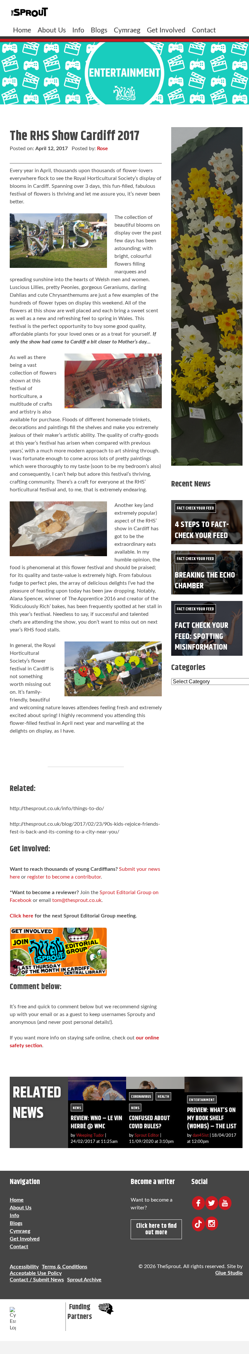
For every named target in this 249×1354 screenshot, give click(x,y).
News (77, 1108)
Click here (21, 915)
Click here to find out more (156, 1229)
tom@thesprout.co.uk (76, 900)
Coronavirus (141, 1096)
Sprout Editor (147, 1135)
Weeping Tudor (90, 1135)
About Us (52, 30)
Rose (102, 148)
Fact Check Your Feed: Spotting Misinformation (201, 636)
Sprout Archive (84, 1279)
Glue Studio (229, 1273)
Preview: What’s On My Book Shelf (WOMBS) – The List (212, 1118)
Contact (204, 30)
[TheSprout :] (29, 12)
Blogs (99, 30)
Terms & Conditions (64, 1266)
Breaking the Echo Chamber (205, 580)
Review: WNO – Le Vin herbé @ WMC (96, 1122)
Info (78, 30)
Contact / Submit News (37, 1279)
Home (22, 30)
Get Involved (166, 30)
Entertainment (202, 1100)
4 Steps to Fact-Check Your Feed (202, 530)
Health (163, 1096)
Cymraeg (127, 30)
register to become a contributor (64, 877)
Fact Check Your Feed (195, 508)
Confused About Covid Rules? (149, 1122)
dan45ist (201, 1135)
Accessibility (24, 1266)
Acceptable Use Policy (36, 1273)
